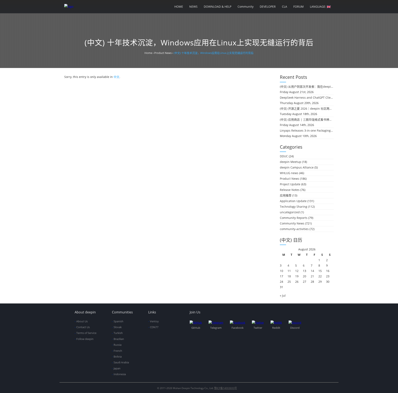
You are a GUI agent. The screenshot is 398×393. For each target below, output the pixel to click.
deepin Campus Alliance (297, 167)
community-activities (294, 229)
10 (281, 271)
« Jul (283, 295)
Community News (292, 223)
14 (312, 271)
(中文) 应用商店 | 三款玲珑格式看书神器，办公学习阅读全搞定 (307, 119)
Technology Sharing (293, 207)
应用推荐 (285, 195)
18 (289, 276)
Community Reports (293, 218)
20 (304, 276)
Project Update (290, 184)
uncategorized (290, 212)
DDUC (284, 156)
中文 (116, 77)
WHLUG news (289, 173)
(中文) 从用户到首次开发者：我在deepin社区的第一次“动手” (307, 87)
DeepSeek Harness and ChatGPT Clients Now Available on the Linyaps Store (307, 97)
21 (312, 276)
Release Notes (290, 190)
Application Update (293, 201)
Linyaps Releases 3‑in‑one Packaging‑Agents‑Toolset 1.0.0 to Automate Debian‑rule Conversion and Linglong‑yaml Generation (307, 130)
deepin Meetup (290, 162)
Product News (289, 179)
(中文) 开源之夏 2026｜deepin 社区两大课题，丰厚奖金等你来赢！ (307, 108)
